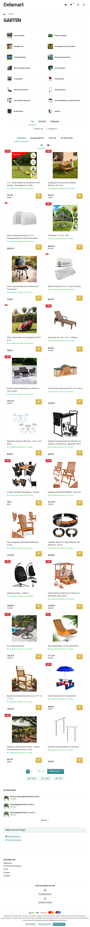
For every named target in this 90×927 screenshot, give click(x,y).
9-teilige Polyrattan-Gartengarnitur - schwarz (23, 492)
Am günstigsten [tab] (37, 138)
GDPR (6, 869)
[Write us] (45, 898)
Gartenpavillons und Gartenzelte (67, 100)
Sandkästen (18, 46)
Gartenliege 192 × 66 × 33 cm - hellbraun (62, 337)
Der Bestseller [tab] (67, 138)
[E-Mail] (65, 5)
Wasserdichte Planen (22, 68)
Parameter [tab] (55, 121)
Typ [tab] (32, 121)
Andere (57, 111)
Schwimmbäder (20, 57)
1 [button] (28, 771)
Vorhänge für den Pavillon (65, 46)
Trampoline (18, 79)
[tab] (41, 145)
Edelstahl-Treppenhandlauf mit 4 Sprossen (63, 747)
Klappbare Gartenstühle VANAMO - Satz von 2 (64, 492)
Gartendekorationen (22, 100)
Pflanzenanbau (60, 35)
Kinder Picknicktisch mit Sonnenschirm (62, 696)
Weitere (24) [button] (54, 771)
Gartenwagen (60, 68)
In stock (52, 129)
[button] (39, 196)
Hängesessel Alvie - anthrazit (18, 593)
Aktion (39, 129)
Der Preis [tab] (42, 121)
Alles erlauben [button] (59, 924)
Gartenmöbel (19, 35)
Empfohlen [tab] (21, 138)
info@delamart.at (14, 836)
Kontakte (7, 876)
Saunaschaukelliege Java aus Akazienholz (63, 646)
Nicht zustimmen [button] (45, 924)
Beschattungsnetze (62, 57)
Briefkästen (18, 111)
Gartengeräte (60, 90)
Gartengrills (59, 79)
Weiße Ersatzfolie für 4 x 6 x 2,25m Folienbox (64, 286)
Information (9, 860)
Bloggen (7, 872)
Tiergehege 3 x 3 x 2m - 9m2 (58, 235)
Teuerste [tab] (52, 138)
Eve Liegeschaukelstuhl (15, 646)
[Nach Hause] (4, 14)
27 (39, 771)
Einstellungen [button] (30, 924)
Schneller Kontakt (14, 840)
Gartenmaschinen (21, 90)
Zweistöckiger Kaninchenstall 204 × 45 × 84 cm (65, 388)
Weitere (44, 820)
